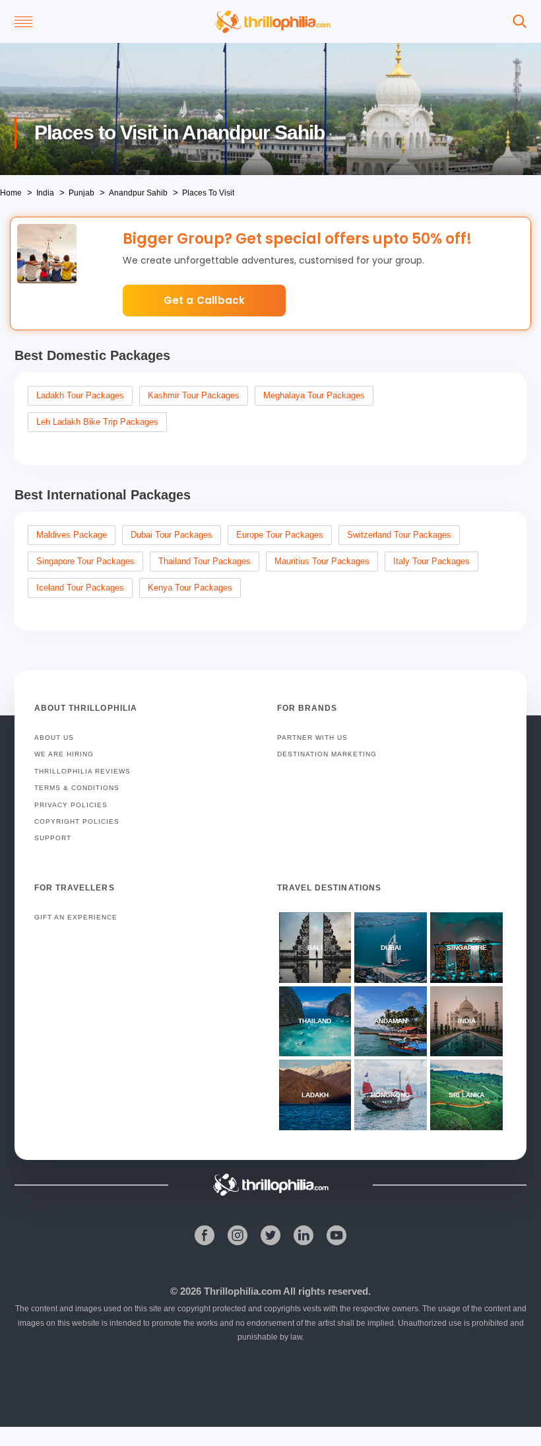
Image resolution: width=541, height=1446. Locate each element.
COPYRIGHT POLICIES (76, 821)
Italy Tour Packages (431, 561)
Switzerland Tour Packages (399, 535)
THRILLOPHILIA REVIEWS (82, 771)
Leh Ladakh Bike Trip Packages (97, 422)
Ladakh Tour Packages (80, 395)
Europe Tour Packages (279, 535)
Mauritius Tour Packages (321, 561)
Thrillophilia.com (242, 1291)
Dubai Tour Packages (171, 535)
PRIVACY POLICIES (71, 805)
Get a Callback (204, 300)
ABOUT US (54, 737)
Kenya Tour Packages (190, 588)
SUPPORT (52, 838)
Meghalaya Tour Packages (314, 395)
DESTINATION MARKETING (327, 754)
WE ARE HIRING (64, 754)
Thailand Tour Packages (204, 561)
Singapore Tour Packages (85, 561)
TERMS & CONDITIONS (76, 787)
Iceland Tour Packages (80, 588)
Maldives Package (71, 535)
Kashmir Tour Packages (193, 395)
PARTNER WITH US (312, 737)
